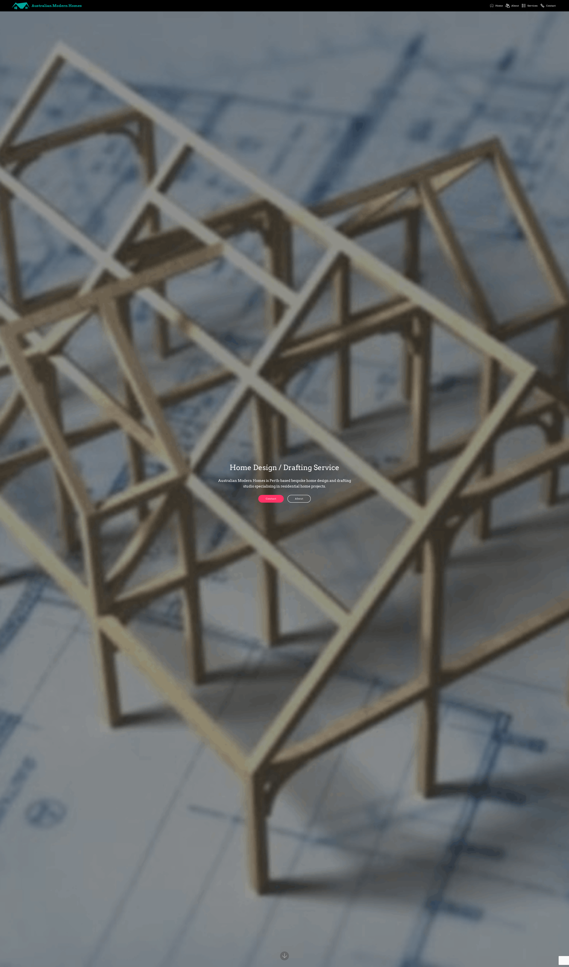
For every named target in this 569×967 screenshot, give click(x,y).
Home (499, 5)
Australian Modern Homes (57, 5)
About (515, 5)
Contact (551, 5)
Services (532, 5)
